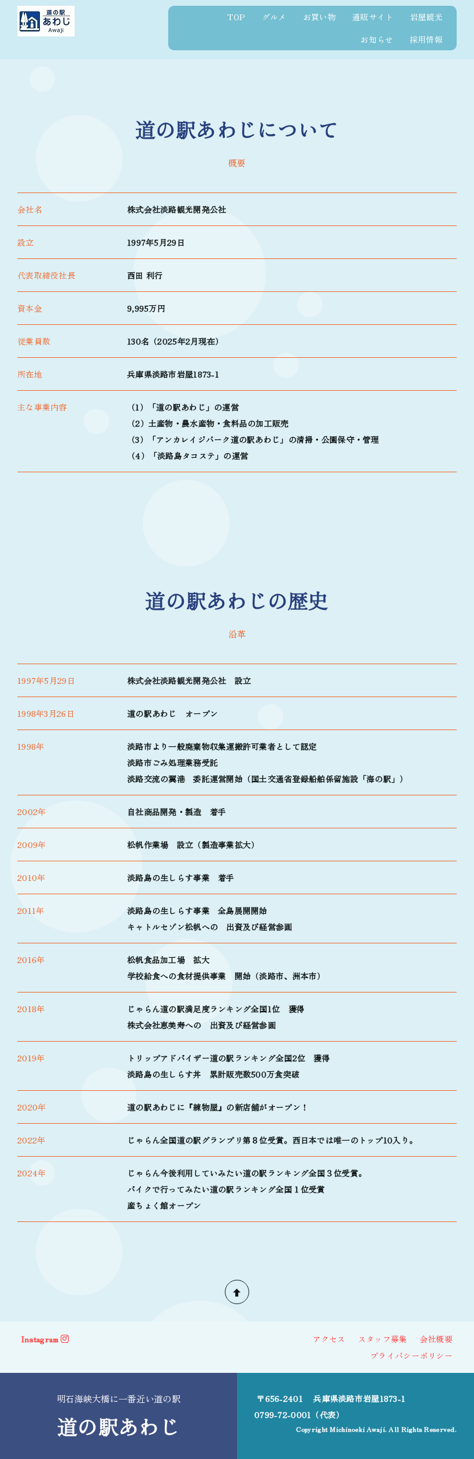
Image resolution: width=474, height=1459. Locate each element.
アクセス (329, 1339)
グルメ (274, 17)
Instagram (40, 1339)
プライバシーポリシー (411, 1355)
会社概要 (436, 1339)
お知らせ (376, 39)
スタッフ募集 (383, 1339)
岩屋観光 (426, 17)
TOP (236, 17)
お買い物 (319, 17)
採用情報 (426, 39)
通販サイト (372, 17)
